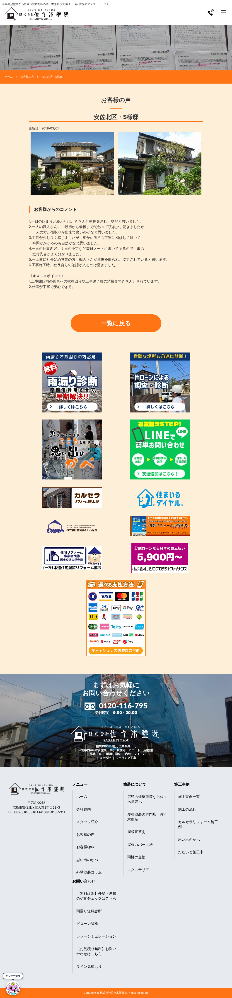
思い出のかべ (87, 859)
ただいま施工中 (190, 852)
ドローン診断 (87, 923)
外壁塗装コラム (89, 872)
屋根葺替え (136, 831)
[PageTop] (217, 993)
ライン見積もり (89, 966)
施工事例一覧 (189, 796)
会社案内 (83, 809)
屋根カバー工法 (140, 844)
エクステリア (138, 869)
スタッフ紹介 (87, 821)
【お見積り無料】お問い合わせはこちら (96, 951)
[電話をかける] (211, 12)
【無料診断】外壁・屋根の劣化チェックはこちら (96, 896)
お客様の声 (85, 834)
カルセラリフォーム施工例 (198, 824)
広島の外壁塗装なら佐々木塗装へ (147, 799)
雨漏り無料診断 (89, 911)
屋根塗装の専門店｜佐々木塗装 (147, 817)
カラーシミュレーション (96, 936)
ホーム (81, 796)
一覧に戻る (116, 323)
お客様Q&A (85, 847)
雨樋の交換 (136, 857)
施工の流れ (187, 809)
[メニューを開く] (224, 12)
